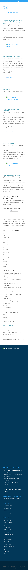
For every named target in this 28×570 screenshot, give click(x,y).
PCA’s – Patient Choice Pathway (12, 175)
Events (4, 247)
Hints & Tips (6, 252)
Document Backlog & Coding (10, 301)
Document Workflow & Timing (11, 487)
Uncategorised (18, 25)
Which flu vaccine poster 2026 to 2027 (12, 332)
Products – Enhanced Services (11, 312)
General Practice (7, 249)
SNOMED (6, 551)
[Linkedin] (14, 563)
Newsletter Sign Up (9, 321)
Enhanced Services (7, 245)
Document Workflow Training (11, 292)
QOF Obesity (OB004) (8, 334)
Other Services (6, 305)
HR (3, 254)
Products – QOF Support (10, 310)
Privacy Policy (7, 513)
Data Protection (8, 530)
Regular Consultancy (9, 298)
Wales (4, 266)
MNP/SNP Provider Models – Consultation (13, 339)
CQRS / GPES (6, 238)
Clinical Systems (8, 522)
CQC (4, 235)
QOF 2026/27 (6, 89)
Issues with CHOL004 (9, 144)
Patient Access (7, 544)
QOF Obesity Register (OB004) (11, 56)
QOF (4, 259)
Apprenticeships (7, 233)
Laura (5, 25)
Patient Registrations (8, 257)
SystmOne (5, 261)
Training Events (6, 303)
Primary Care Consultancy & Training (12, 273)
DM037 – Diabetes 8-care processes (12, 337)
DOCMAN (5, 240)
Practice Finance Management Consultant (11, 109)
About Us (5, 317)
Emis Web (5, 242)
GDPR (5, 537)
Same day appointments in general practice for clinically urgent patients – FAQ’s (14, 22)
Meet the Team (8, 319)
